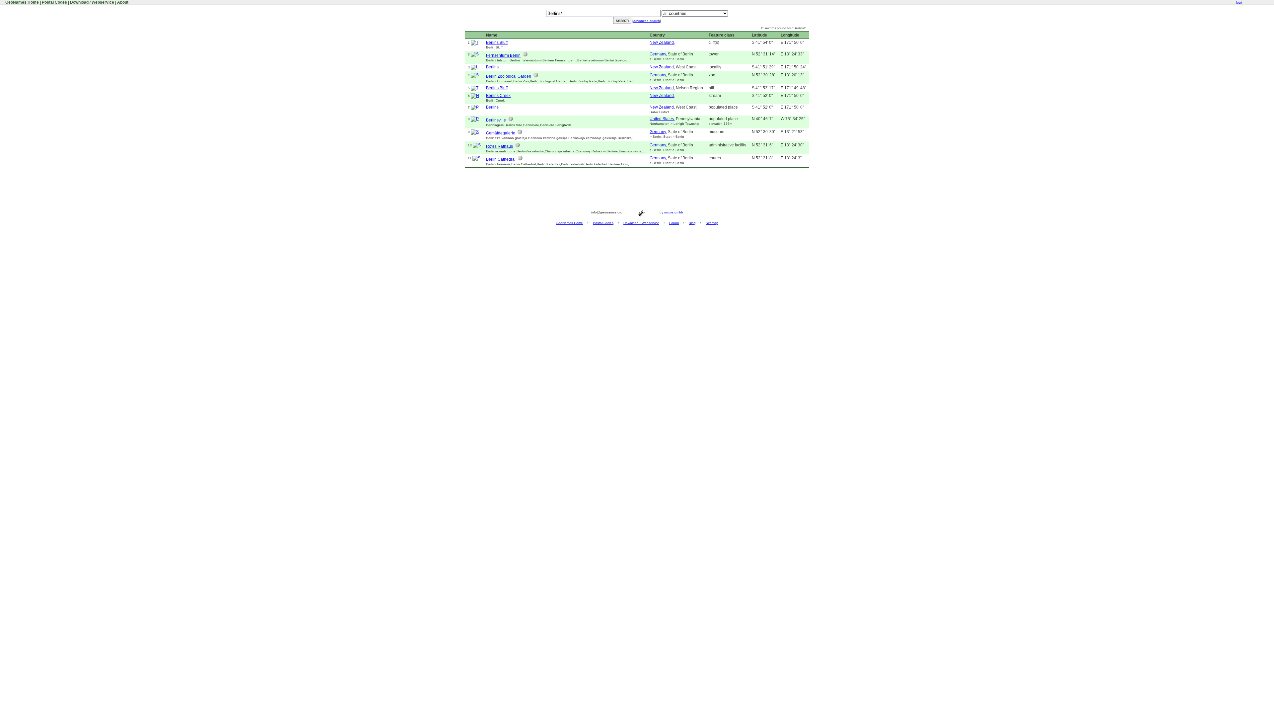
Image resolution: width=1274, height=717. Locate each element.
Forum (674, 223)
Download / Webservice (92, 2)
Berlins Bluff (497, 42)
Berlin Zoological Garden (508, 76)
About (122, 2)
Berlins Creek (498, 95)
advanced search (646, 21)
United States (662, 119)
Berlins (492, 67)
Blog (692, 223)
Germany (658, 54)
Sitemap (712, 223)
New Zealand (662, 42)
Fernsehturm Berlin (503, 55)
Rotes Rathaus (499, 146)
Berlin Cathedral (501, 159)
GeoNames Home (21, 2)
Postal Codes (54, 2)
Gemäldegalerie (500, 133)
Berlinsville (496, 120)
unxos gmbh (673, 212)
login (1239, 2)
